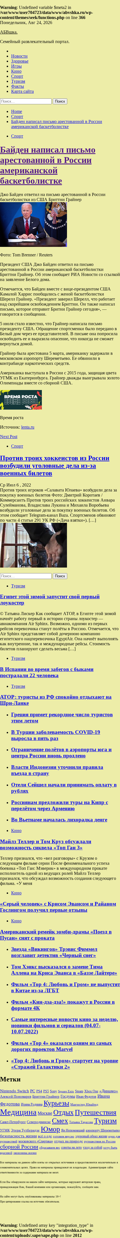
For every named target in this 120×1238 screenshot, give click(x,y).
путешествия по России (100, 1141)
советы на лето (71, 1147)
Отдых (63, 1112)
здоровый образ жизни (91, 1136)
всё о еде (45, 1136)
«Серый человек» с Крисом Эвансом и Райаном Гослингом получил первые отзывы (58, 907)
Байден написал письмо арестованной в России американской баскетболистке (47, 165)
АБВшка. (9, 32)
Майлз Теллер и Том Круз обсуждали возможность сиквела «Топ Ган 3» (45, 844)
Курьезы (56, 1103)
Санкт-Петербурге (13, 1122)
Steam (79, 1091)
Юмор (50, 1129)
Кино (16, 71)
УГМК (5, 1130)
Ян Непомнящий (73, 1130)
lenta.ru (27, 427)
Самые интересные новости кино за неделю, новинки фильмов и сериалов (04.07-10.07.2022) (64, 1025)
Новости (19, 56)
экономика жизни (25, 1152)
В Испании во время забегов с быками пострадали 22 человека (46, 672)
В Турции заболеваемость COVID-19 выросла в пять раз (55, 735)
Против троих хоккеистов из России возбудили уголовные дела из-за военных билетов (54, 465)
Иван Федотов (86, 1096)
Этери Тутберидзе (25, 1130)
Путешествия (95, 1112)
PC (32, 1091)
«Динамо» (108, 1091)
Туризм (18, 81)
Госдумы (68, 1096)
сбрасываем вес (49, 1147)
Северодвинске (39, 1122)
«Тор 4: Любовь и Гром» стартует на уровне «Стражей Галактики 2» (64, 1064)
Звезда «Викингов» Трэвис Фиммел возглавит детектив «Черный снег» (54, 952)
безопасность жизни (18, 1135)
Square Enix (66, 1091)
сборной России (19, 1147)
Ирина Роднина (31, 1104)
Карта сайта (22, 91)
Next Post (8, 436)
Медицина (18, 1111)
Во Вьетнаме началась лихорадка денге (59, 820)
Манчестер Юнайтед (84, 1104)
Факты (17, 86)
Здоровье (19, 61)
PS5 (46, 1091)
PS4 (39, 1091)
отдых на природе (68, 1141)
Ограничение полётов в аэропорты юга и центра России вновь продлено (61, 752)
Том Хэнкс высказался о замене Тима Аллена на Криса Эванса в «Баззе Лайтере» (64, 970)
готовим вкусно (63, 1136)
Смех (60, 1121)
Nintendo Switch (14, 1090)
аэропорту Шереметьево (103, 1130)
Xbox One (91, 1091)
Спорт (17, 76)
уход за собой (92, 1147)
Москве (45, 1113)
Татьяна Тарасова (81, 1122)
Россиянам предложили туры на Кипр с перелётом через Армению (59, 805)
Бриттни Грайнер (45, 1096)
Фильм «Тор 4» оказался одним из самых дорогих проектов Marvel (61, 1046)
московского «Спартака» (35, 1141)
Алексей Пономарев (15, 1096)
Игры (16, 66)
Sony (53, 1091)
